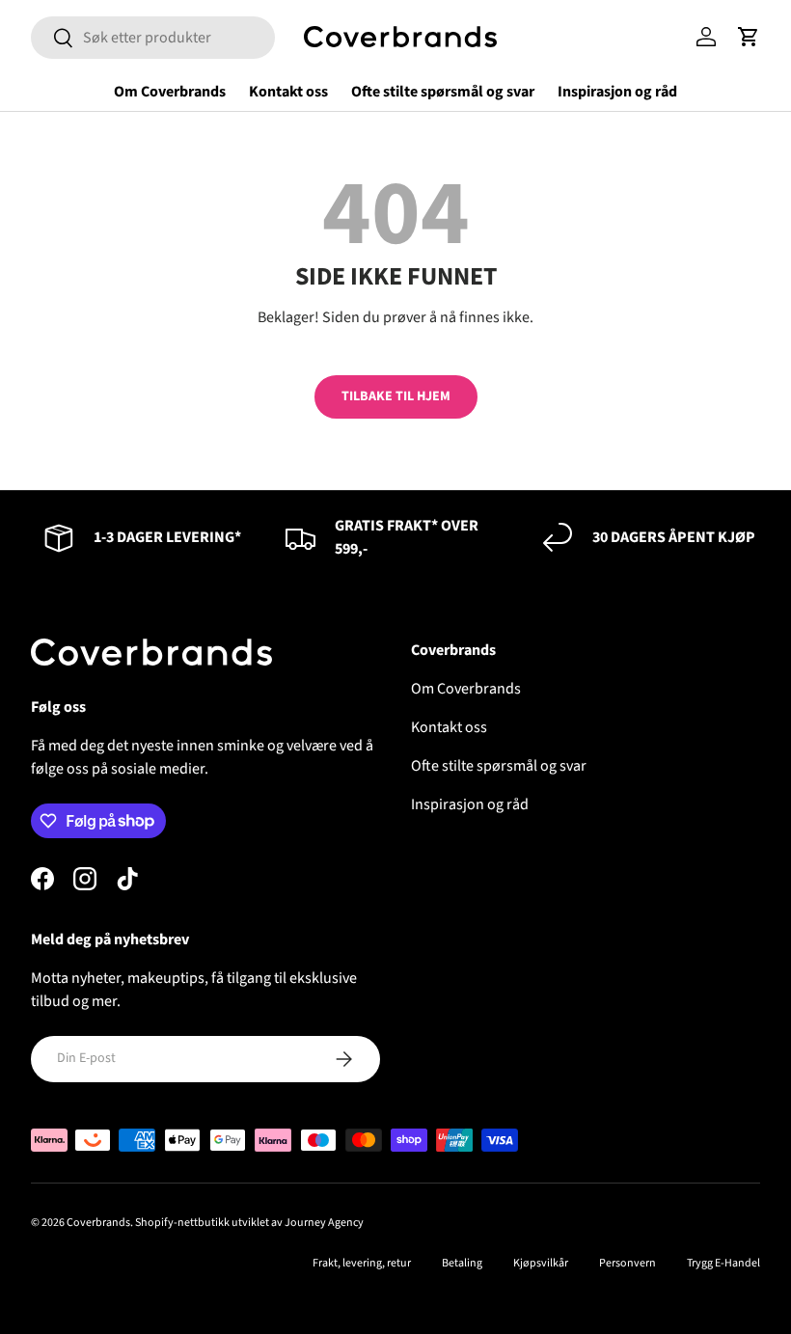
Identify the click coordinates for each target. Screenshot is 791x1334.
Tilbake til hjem (395, 396)
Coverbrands (98, 1222)
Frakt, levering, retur (362, 1263)
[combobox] (153, 37)
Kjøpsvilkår (540, 1263)
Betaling (462, 1263)
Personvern (627, 1263)
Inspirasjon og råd (617, 91)
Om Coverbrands (170, 91)
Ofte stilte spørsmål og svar (442, 91)
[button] (748, 36)
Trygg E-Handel (723, 1263)
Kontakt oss (288, 91)
